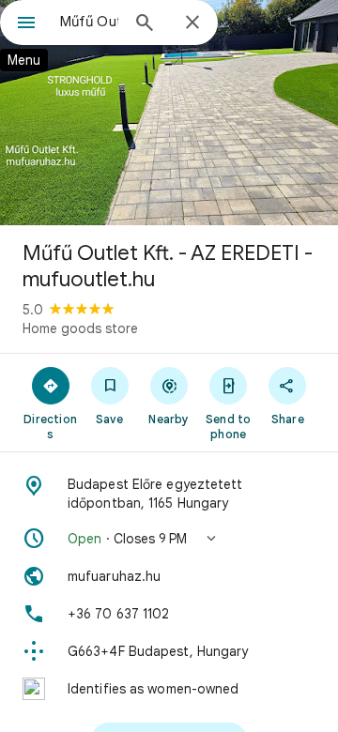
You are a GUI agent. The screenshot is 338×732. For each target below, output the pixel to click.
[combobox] (89, 21)
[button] (169, 538)
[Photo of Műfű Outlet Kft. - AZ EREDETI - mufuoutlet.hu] (169, 112)
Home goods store (80, 328)
